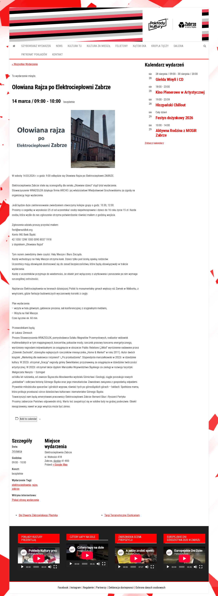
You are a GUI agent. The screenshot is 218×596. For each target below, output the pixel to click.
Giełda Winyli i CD (169, 79)
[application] (39, 558)
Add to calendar (28, 419)
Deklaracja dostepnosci (121, 587)
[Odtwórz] (22, 567)
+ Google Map (60, 464)
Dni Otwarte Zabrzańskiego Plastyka (38, 515)
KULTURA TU (75, 46)
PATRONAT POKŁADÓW (34, 54)
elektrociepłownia (21, 485)
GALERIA (178, 46)
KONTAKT (57, 54)
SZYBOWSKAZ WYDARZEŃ (36, 46)
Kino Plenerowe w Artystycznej (180, 92)
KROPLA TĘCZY (160, 46)
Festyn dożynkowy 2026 (174, 117)
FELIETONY (121, 46)
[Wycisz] (49, 567)
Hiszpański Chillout (171, 105)
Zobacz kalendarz (154, 143)
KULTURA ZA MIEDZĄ (98, 46)
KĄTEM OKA (139, 46)
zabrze (15, 488)
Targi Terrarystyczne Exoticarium (122, 515)
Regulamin (88, 587)
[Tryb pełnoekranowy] (55, 567)
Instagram (75, 587)
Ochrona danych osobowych (150, 587)
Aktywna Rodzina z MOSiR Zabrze (176, 132)
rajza (34, 485)
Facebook (63, 587)
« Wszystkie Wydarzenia (25, 64)
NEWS (59, 46)
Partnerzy (101, 587)
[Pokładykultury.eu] (14, 46)
